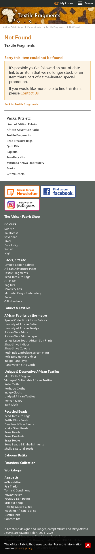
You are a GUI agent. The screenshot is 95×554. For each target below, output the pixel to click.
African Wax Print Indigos (20, 336)
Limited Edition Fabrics (22, 124)
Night (8, 253)
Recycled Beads (15, 412)
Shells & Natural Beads (18, 449)
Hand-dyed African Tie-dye (21, 328)
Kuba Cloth (11, 384)
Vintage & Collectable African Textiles (28, 380)
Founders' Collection (19, 463)
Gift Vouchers (16, 174)
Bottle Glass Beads (16, 420)
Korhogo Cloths (14, 388)
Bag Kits (12, 152)
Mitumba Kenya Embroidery (25, 163)
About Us (11, 478)
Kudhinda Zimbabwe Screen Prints (26, 353)
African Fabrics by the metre (25, 316)
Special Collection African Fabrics (25, 320)
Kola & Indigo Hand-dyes (20, 356)
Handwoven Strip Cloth (19, 365)
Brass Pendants (14, 436)
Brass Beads (12, 432)
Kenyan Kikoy (13, 401)
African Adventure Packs (23, 130)
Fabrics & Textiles (17, 308)
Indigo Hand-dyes (16, 361)
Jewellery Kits (16, 157)
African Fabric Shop (13, 27)
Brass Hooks (12, 440)
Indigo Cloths (13, 392)
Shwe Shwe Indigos (17, 344)
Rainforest (11, 233)
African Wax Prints (16, 332)
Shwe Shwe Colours (17, 348)
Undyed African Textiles (19, 396)
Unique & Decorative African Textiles (31, 372)
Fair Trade (10, 486)
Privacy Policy (13, 495)
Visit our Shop (13, 503)
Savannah (10, 237)
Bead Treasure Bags (19, 141)
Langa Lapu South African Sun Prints (28, 340)
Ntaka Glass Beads (16, 428)
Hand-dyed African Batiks (21, 324)
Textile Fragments (55, 27)
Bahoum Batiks (15, 455)
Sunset (8, 249)
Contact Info (12, 519)
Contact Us (30, 93)
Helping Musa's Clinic (18, 507)
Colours (10, 224)
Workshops (13, 470)
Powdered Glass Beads (19, 424)
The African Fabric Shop (22, 217)
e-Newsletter (12, 482)
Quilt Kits (13, 146)
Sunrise (9, 229)
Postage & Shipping (17, 498)
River (7, 241)
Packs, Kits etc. (34, 27)
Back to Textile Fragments (21, 104)
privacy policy (24, 548)
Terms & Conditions (17, 490)
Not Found (74, 27)
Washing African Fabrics (20, 511)
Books (11, 168)
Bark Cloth (11, 404)
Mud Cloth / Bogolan (18, 376)
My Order (66, 3)
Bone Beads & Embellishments (24, 444)
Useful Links (12, 515)
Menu (89, 3)
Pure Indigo (11, 245)
